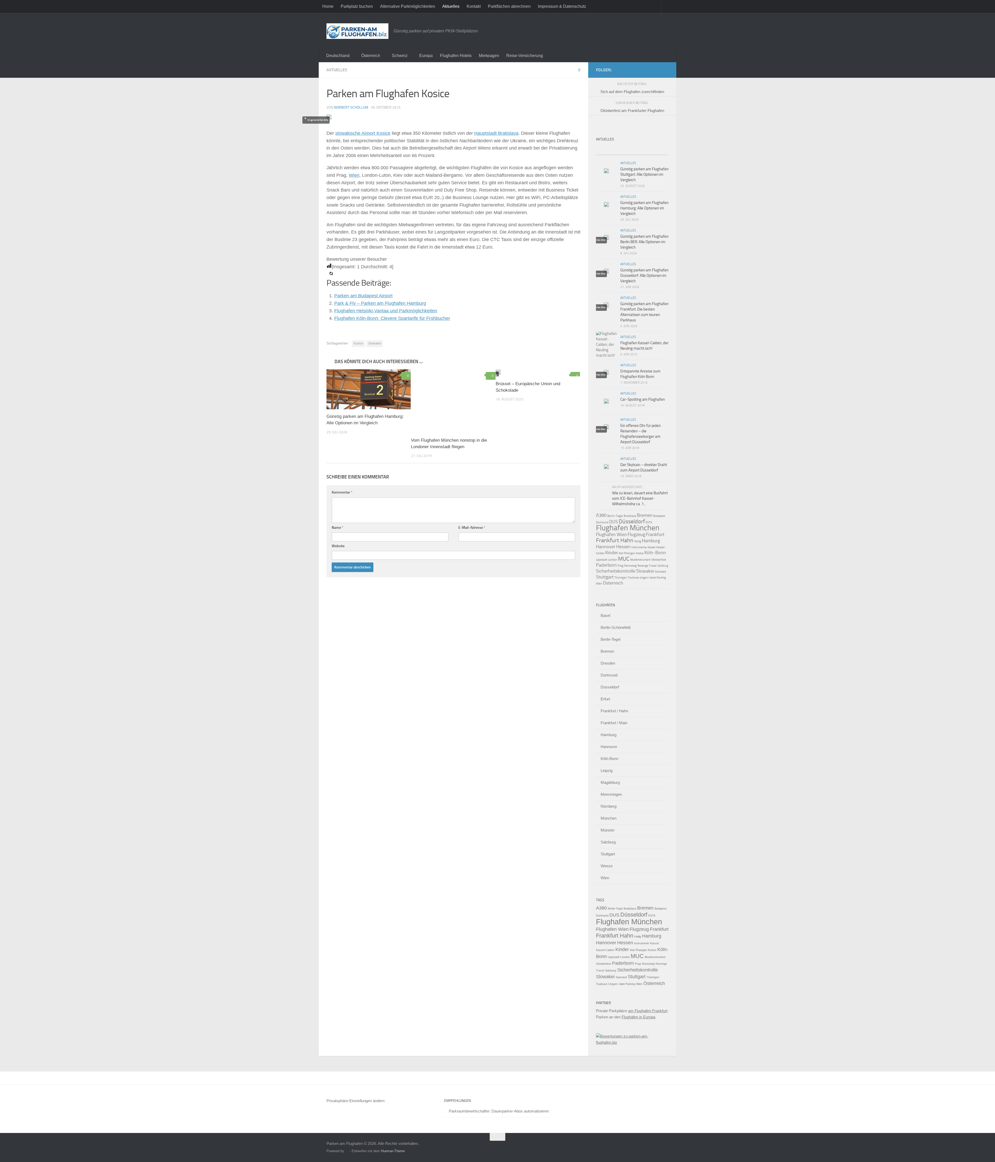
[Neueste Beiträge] (605, 149)
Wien (354, 175)
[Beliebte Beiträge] (623, 149)
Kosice (358, 343)
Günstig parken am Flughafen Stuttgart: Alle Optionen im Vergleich (644, 174)
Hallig (637, 541)
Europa (426, 55)
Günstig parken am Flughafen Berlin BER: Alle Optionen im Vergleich (644, 242)
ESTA (649, 522)
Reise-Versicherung (524, 55)
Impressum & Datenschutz (562, 6)
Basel (605, 615)
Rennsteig (630, 565)
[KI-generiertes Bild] (453, 401)
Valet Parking (658, 577)
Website (338, 546)
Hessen (623, 546)
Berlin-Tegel (615, 516)
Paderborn (606, 565)
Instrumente (639, 547)
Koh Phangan (627, 553)
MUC (623, 558)
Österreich (370, 55)
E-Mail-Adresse (471, 527)
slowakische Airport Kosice (362, 133)
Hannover (605, 546)
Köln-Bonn (655, 552)
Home (327, 6)
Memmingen (611, 794)
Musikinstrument (640, 559)
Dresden (608, 663)
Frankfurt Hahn (614, 540)
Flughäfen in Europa (638, 1017)
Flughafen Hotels (456, 55)
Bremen (644, 515)
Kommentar (342, 492)
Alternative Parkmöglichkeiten (407, 6)
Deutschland (338, 55)
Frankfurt (655, 534)
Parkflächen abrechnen (509, 6)
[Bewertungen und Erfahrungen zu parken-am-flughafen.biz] (632, 1042)
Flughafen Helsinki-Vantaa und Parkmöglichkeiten (385, 310)
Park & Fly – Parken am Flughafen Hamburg (380, 303)
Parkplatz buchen (357, 6)
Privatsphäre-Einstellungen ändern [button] (355, 1100)
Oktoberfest (658, 559)
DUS (613, 521)
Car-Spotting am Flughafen (642, 399)
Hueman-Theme (393, 1151)
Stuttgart (605, 577)
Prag (620, 565)
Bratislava (630, 516)
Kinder (611, 552)
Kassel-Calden (605, 950)
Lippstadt (601, 559)
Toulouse (633, 577)
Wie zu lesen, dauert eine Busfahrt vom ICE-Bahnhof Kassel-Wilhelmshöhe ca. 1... (640, 498)
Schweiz (400, 55)
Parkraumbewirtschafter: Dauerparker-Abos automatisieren (499, 1111)
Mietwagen (489, 55)
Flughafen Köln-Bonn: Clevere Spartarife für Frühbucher (392, 318)
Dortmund (602, 522)
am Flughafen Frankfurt (647, 1011)
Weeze (607, 866)
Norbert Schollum (351, 107)
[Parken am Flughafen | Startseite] (357, 31)
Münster (608, 830)
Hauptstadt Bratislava (496, 133)
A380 (601, 515)
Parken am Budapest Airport (363, 295)
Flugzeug (636, 534)
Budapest (659, 516)
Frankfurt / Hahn (614, 711)
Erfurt (605, 699)
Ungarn (644, 577)
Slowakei (374, 343)
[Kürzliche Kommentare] (641, 149)
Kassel (652, 547)
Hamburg (651, 540)
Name (337, 527)
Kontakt (474, 6)
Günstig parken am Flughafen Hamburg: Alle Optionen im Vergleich (644, 208)
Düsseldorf (632, 521)
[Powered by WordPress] (347, 1151)
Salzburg (662, 565)
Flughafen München (627, 527)
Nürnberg (608, 806)
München (608, 818)
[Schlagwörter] (659, 149)
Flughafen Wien (611, 534)
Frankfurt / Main (614, 723)
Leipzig (607, 770)
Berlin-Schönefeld (615, 627)
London (612, 559)
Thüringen (620, 577)
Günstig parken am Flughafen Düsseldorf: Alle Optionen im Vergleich (644, 275)
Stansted (660, 571)
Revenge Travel (647, 565)
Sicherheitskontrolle (615, 571)
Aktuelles (450, 6)
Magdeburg (610, 782)
